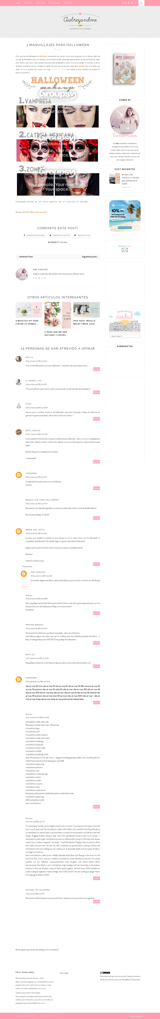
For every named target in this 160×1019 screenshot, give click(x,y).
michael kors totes (33, 787)
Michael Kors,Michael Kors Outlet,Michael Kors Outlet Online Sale (50, 793)
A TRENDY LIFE (34, 380)
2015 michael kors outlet (35, 800)
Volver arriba (136, 1016)
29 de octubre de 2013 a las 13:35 (36, 434)
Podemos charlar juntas (35, 560)
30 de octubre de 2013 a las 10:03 (36, 599)
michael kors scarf (33, 731)
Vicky (29, 404)
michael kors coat (32, 770)
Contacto (41, 3)
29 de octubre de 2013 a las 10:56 (36, 408)
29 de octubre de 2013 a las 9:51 (36, 384)
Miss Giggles (33, 430)
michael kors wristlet (33, 751)
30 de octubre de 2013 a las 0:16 (36, 533)
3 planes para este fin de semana (28, 993)
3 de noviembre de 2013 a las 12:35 (37, 658)
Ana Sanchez (40, 269)
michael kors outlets (33, 780)
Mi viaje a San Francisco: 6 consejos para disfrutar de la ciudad (130, 179)
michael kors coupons (34, 783)
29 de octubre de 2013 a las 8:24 (36, 361)
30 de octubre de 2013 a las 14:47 (36, 628)
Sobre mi (28, 3)
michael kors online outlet (35, 748)
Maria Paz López (35, 529)
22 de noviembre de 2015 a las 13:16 (37, 717)
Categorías (54, 3)
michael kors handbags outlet (37, 754)
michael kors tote (32, 849)
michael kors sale (89, 832)
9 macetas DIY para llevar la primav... (27, 322)
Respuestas (27, 566)
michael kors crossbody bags (37, 774)
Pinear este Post (84, 235)
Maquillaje (63, 242)
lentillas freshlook (58, 69)
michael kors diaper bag (35, 796)
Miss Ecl (30, 654)
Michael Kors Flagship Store (75, 842)
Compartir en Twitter (61, 235)
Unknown (31, 473)
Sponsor (68, 3)
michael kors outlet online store (38, 738)
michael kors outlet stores (35, 790)
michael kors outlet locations (37, 735)
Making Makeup (35, 624)
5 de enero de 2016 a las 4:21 (35, 821)
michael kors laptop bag (35, 764)
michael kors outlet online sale (37, 722)
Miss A (29, 357)
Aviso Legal (64, 973)
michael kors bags (32, 728)
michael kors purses (53, 839)
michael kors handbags (34, 741)
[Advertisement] (124, 281)
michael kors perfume (34, 767)
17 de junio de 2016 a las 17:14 (35, 894)
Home (18, 3)
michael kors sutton (33, 777)
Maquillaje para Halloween (42, 500)
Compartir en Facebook (35, 235)
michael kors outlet (66, 858)
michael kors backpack (34, 744)
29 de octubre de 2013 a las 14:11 (36, 477)
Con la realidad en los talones (47, 452)
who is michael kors (33, 803)
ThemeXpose (38, 1016)
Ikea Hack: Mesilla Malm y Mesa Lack (84, 322)
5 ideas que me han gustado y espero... (56, 333)
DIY (58, 242)
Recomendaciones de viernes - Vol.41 (29, 978)
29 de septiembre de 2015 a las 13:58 (38, 681)
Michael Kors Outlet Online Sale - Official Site (42, 725)
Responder (96, 369)
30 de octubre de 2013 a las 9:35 (41, 576)
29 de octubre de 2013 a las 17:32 (36, 503)
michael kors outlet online (57, 829)
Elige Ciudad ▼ (117, 336)
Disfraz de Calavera (38, 890)
